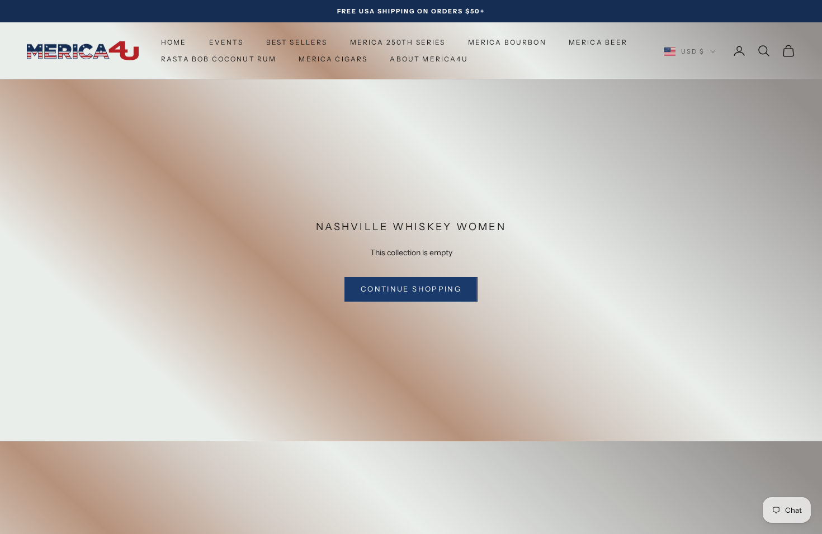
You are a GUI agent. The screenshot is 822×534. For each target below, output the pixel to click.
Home (174, 42)
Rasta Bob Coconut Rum (218, 59)
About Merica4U (428, 59)
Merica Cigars (333, 59)
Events (226, 42)
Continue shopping (411, 288)
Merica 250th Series (398, 42)
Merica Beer (598, 42)
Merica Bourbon (507, 42)
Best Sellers (297, 42)
